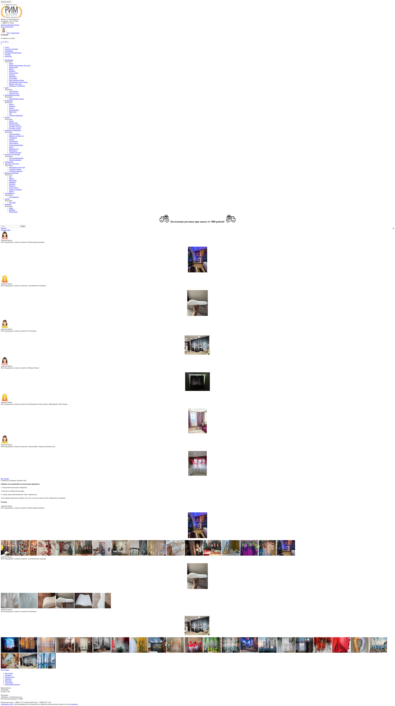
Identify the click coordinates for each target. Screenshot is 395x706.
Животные (13, 76)
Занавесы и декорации (17, 86)
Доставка (8, 675)
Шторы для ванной (11, 173)
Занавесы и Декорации (13, 130)
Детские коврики (15, 160)
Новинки (8, 204)
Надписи (12, 184)
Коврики (12, 210)
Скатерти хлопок (15, 169)
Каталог (3, 228)
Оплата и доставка (11, 49)
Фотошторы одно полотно (18, 82)
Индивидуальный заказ (13, 53)
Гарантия (8, 679)
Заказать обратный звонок (10, 25)
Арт (10, 113)
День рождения (14, 134)
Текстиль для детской (12, 154)
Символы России (15, 152)
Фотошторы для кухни (17, 167)
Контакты (8, 56)
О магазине (9, 682)
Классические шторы (16, 80)
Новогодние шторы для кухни (19, 65)
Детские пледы (14, 125)
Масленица (13, 151)
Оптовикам (9, 51)
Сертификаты (10, 193)
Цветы (11, 69)
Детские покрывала (16, 115)
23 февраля (13, 138)
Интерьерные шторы (12, 95)
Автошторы (9, 162)
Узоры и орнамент (15, 189)
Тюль (7, 88)
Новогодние (13, 67)
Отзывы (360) (5, 230)
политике (74, 704)
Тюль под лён (14, 93)
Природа (12, 71)
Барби (11, 63)
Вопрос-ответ (10, 677)
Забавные (12, 182)
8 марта (11, 139)
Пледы (7, 117)
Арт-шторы (13, 78)
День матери (13, 141)
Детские (12, 75)
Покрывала (9, 101)
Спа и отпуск (13, 188)
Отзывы (8, 54)
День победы (13, 143)
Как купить (9, 673)
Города (11, 108)
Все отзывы (5, 479)
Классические (14, 110)
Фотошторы (9, 60)
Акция (7, 199)
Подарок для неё (15, 128)
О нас (7, 47)
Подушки (12, 202)
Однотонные (13, 91)
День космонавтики (16, 145)
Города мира (13, 73)
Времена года (14, 149)
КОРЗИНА (5, 42)
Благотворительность (12, 684)
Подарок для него (15, 126)
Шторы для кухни (15, 84)
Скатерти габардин (16, 171)
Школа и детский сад (16, 136)
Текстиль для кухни (12, 164)
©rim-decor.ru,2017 (7, 704)
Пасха (11, 147)
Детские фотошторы (16, 158)
